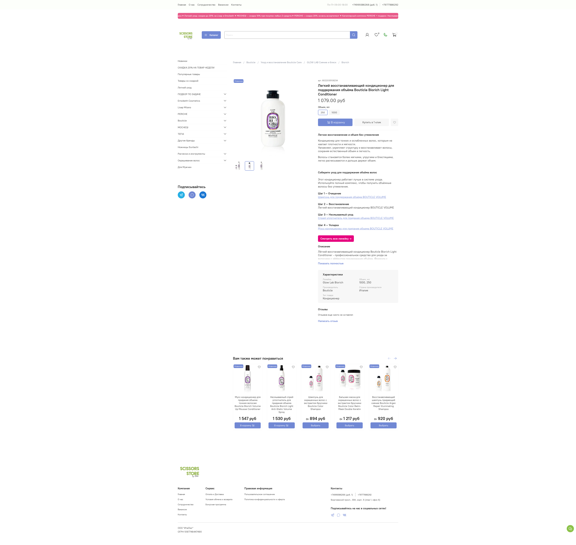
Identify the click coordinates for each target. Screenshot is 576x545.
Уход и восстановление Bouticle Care (281, 62)
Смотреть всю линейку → (335, 238)
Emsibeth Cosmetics (189, 100)
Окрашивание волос (189, 160)
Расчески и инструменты (191, 153)
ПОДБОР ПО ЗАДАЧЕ (189, 93)
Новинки (182, 60)
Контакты (236, 4)
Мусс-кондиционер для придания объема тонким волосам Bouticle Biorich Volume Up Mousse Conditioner (248, 403)
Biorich (345, 62)
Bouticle (250, 62)
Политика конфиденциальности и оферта (264, 499)
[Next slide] (308, 118)
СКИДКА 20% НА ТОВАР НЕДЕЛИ (196, 67)
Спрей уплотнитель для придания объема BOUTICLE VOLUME (356, 218)
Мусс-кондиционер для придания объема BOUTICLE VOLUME (355, 228)
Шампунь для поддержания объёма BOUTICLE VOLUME (352, 197)
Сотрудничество (206, 4)
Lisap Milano (184, 107)
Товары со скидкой (188, 80)
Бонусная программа (216, 504)
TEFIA (181, 133)
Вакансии (223, 4)
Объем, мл (324, 107)
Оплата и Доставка (215, 494)
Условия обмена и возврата (219, 499)
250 (323, 112)
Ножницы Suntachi (188, 147)
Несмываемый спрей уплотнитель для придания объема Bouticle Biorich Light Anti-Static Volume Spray (281, 405)
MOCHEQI (183, 127)
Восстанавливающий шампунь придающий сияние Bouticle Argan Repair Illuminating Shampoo (383, 403)
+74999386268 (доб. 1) (365, 4)
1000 (334, 112)
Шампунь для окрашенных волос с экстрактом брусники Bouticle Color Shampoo (315, 403)
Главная (182, 4)
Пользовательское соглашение (259, 494)
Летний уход (185, 87)
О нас (192, 4)
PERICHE (182, 113)
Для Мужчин (184, 166)
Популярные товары (189, 74)
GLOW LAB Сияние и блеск (321, 62)
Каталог (214, 34)
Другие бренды (186, 140)
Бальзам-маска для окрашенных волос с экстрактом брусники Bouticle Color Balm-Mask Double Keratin (349, 403)
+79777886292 (390, 4)
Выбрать (315, 425)
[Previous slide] (237, 118)
